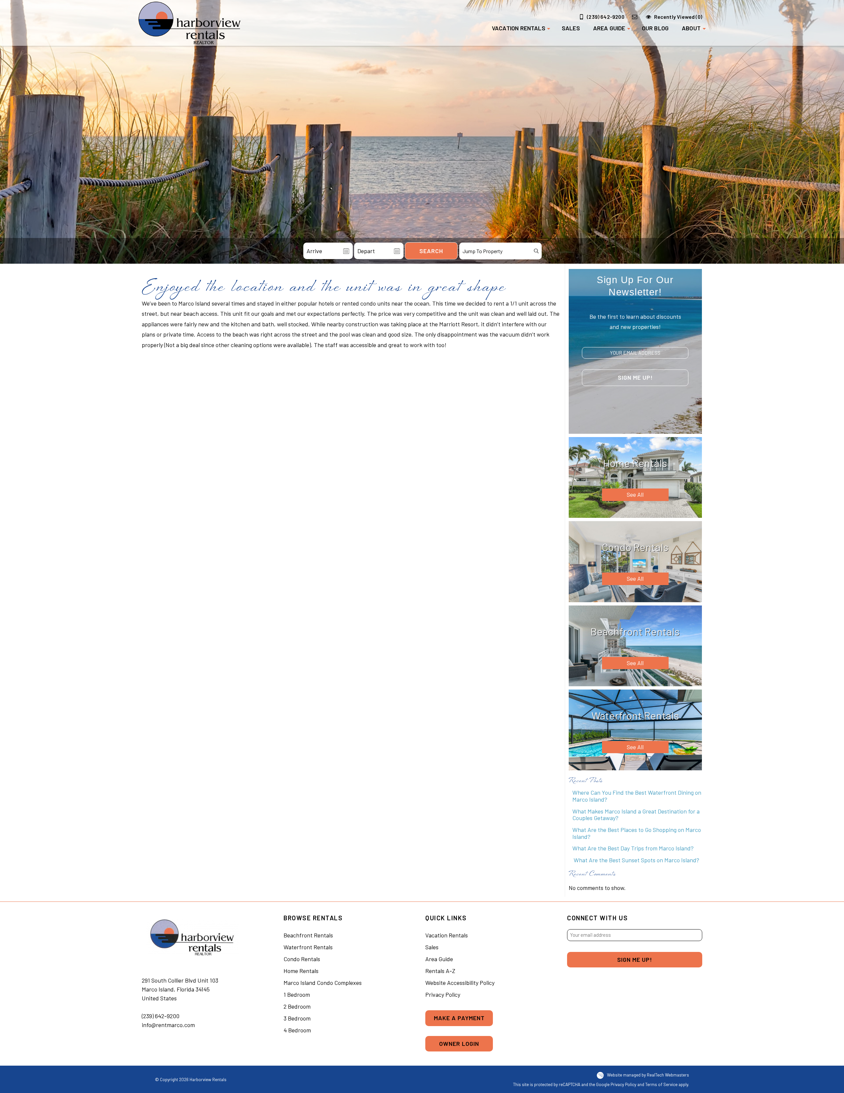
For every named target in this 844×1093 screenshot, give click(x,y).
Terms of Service (661, 1084)
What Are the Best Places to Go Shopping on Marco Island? (636, 833)
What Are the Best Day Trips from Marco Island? (633, 848)
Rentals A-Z (440, 970)
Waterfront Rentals (308, 947)
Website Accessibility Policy (460, 982)
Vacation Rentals (518, 28)
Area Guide (609, 28)
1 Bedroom (297, 994)
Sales (571, 28)
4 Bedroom (297, 1030)
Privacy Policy (442, 994)
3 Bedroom (297, 1018)
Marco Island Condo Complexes (323, 982)
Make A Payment (459, 1017)
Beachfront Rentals (308, 935)
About (691, 28)
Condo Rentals (302, 958)
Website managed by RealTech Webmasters (648, 1075)
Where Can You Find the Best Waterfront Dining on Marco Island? (636, 796)
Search (431, 250)
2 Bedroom (297, 1006)
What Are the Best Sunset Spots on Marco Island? (635, 860)
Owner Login (459, 1043)
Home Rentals (301, 970)
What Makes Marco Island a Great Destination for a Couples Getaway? (636, 815)
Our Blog (655, 28)
